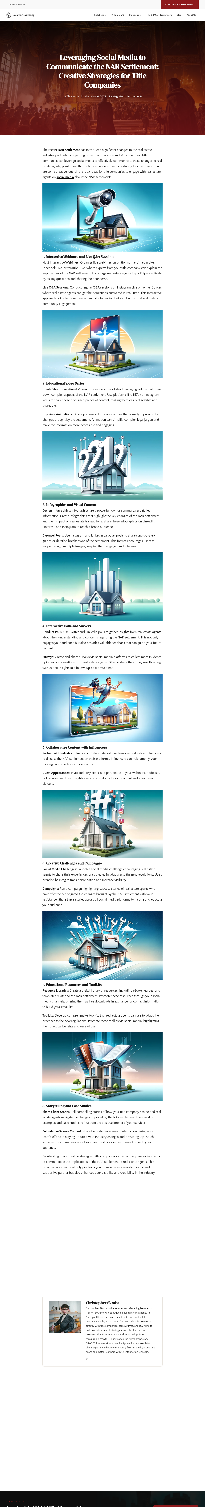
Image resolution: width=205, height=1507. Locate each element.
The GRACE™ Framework (159, 15)
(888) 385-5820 (17, 4)
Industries (134, 15)
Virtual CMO (117, 15)
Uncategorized (116, 96)
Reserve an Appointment (181, 5)
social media (65, 177)
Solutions (99, 15)
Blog (179, 15)
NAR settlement (69, 150)
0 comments (134, 96)
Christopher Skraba (77, 96)
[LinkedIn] (87, 1359)
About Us (191, 15)
